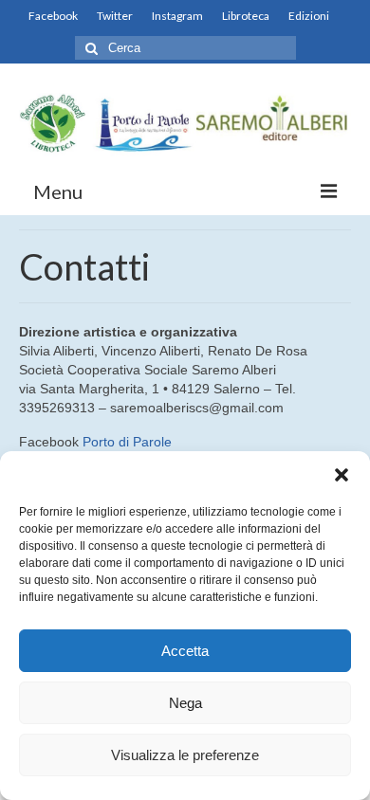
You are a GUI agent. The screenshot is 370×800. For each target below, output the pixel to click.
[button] (341, 474)
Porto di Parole (127, 441)
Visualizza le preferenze (185, 755)
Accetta (185, 651)
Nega (185, 703)
